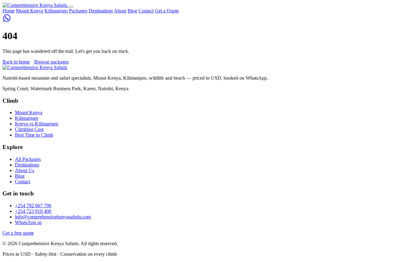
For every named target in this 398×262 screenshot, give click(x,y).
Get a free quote (18, 233)
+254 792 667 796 (33, 205)
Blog (132, 10)
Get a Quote (167, 10)
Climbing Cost (29, 129)
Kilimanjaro (56, 10)
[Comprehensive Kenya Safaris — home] (35, 5)
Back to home (16, 61)
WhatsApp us (28, 222)
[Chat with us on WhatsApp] (6, 20)
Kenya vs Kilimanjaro (36, 123)
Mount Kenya (29, 10)
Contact (146, 10)
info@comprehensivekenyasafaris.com (53, 216)
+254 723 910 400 (33, 211)
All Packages (28, 159)
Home (8, 10)
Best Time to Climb (34, 135)
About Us (24, 170)
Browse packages (51, 61)
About (120, 10)
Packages (78, 10)
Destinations (101, 10)
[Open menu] (70, 7)
